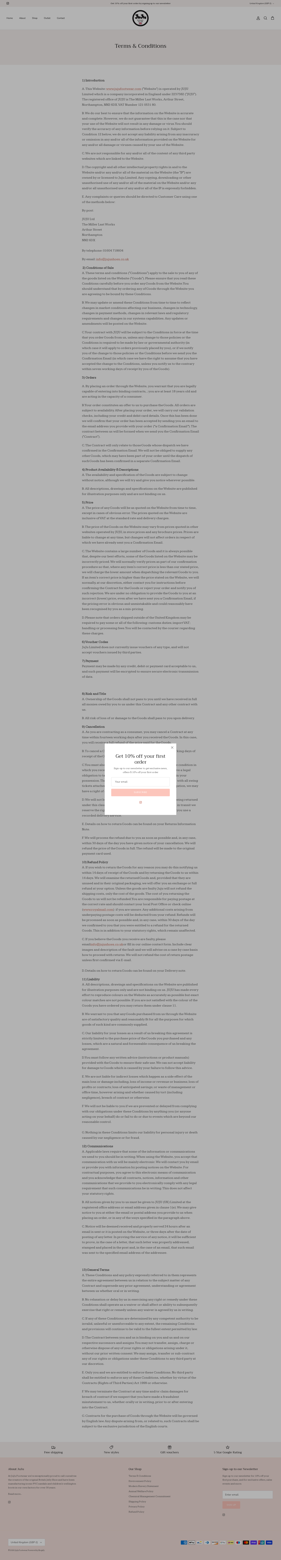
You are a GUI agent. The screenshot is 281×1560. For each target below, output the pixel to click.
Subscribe (140, 792)
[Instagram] (140, 802)
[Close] (172, 747)
